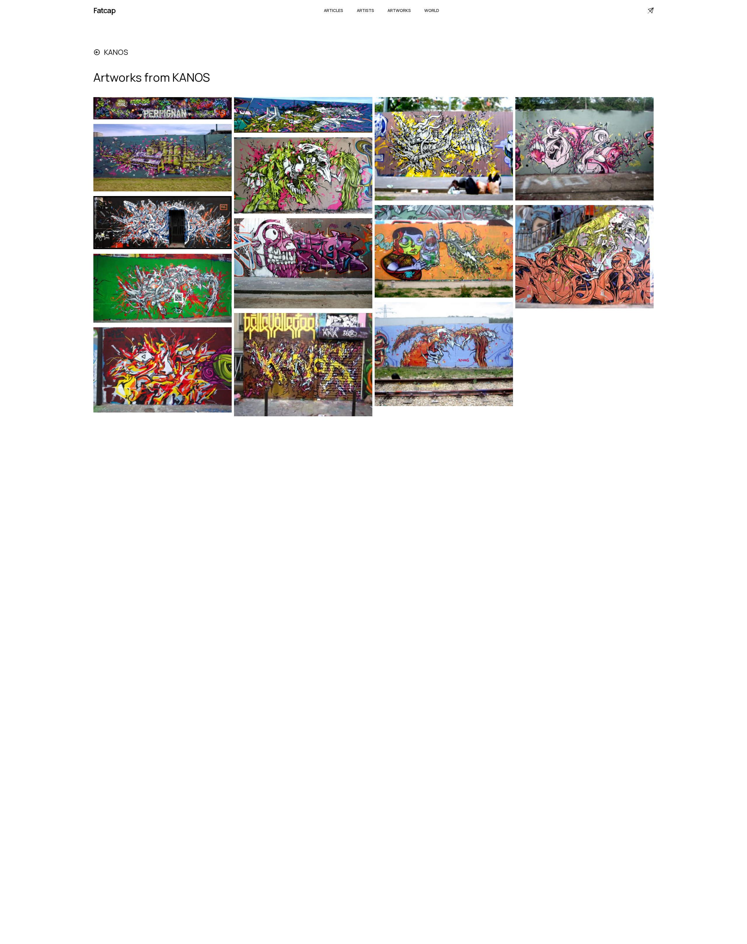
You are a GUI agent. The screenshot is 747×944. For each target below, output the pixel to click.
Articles (333, 10)
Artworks (399, 10)
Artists (365, 10)
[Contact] (651, 10)
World (431, 10)
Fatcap (104, 10)
